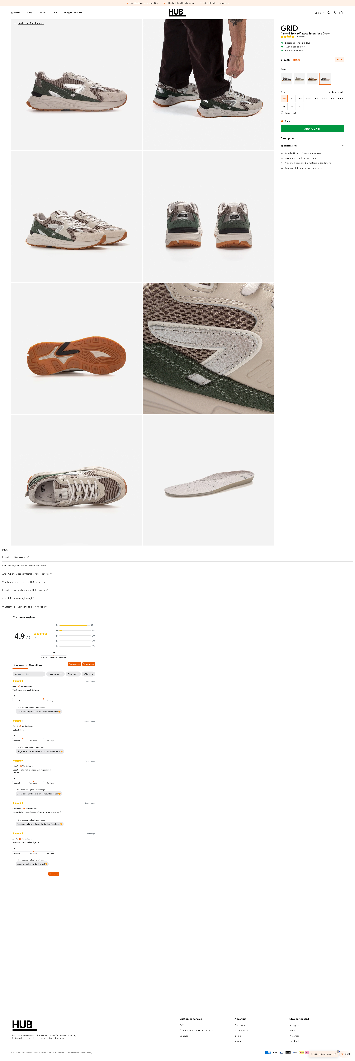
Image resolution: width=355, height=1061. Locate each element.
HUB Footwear (24, 1052)
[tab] (36, 665)
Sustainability (241, 1030)
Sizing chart (337, 92)
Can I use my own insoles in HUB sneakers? (24, 565)
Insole (237, 1035)
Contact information (55, 1052)
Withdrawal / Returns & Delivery (195, 1030)
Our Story (239, 1025)
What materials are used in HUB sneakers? (24, 582)
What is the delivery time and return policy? (24, 606)
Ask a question (74, 664)
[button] (75, 625)
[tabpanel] (53, 775)
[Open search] (329, 13)
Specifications (289, 145)
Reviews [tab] (20, 665)
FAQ (181, 1025)
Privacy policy (40, 1052)
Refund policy (86, 1052)
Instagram (294, 1025)
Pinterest (294, 1035)
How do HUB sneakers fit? (15, 557)
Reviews (238, 1040)
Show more (54, 874)
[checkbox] (88, 674)
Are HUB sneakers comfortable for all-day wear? (27, 573)
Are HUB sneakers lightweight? (18, 598)
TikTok (292, 1030)
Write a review (88, 664)
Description (287, 138)
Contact (183, 1035)
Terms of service (72, 1052)
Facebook (294, 1040)
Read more (325, 162)
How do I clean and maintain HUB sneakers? (25, 590)
